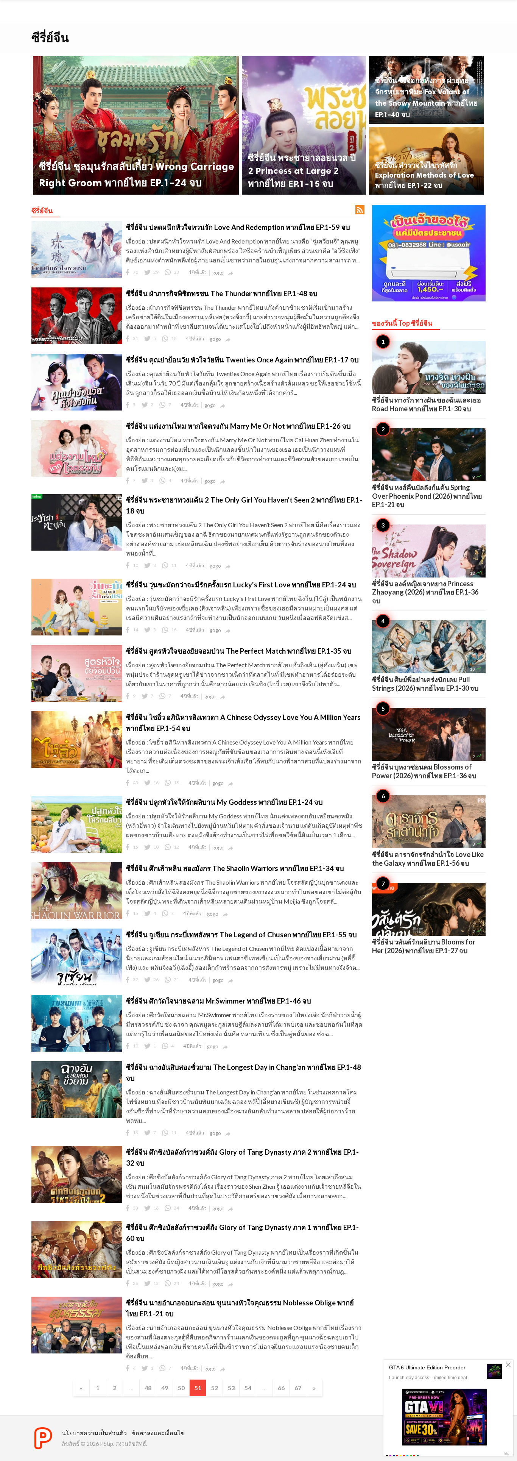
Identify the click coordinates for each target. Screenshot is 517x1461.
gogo (218, 273)
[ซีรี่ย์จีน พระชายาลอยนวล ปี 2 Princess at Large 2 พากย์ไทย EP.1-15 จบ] (304, 125)
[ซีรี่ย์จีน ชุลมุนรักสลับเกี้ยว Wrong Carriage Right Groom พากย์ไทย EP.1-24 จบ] (135, 125)
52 (214, 1387)
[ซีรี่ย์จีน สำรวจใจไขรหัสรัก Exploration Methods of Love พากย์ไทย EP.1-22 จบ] (427, 160)
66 (281, 1387)
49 (164, 1387)
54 (247, 1387)
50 (181, 1387)
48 (148, 1387)
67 (297, 1387)
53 (231, 1387)
